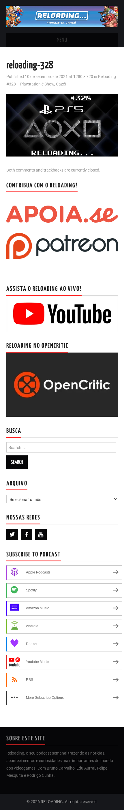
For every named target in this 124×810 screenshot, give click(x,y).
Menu (62, 40)
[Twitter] (12, 534)
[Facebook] (26, 534)
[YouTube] (41, 534)
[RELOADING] (62, 16)
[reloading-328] (62, 125)
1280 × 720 (83, 76)
